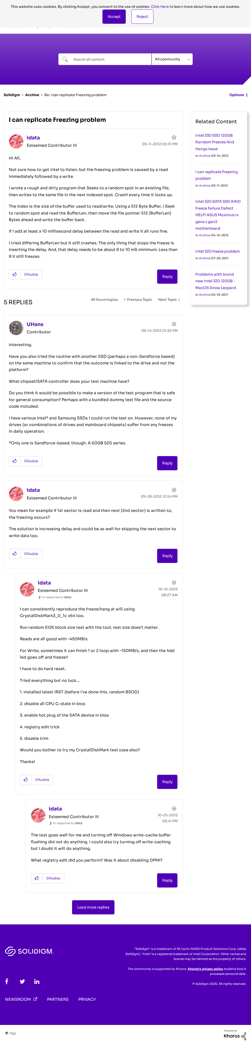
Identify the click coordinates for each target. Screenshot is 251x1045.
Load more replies (93, 907)
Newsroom (18, 999)
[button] (114, 17)
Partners (58, 999)
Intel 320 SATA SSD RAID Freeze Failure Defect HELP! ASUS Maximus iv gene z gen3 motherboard (218, 215)
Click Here (160, 6)
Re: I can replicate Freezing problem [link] (75, 95)
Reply (167, 276)
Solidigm (12, 95)
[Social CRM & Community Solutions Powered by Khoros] (235, 1035)
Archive (32, 95)
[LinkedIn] (36, 982)
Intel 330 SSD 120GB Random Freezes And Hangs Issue (214, 142)
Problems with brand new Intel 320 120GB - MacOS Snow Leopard (215, 281)
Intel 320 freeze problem (217, 251)
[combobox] (105, 59)
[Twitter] (22, 982)
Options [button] (236, 95)
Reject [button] (142, 16)
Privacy (87, 999)
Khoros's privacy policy (205, 969)
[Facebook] (6, 982)
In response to (56, 597)
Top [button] (13, 1033)
